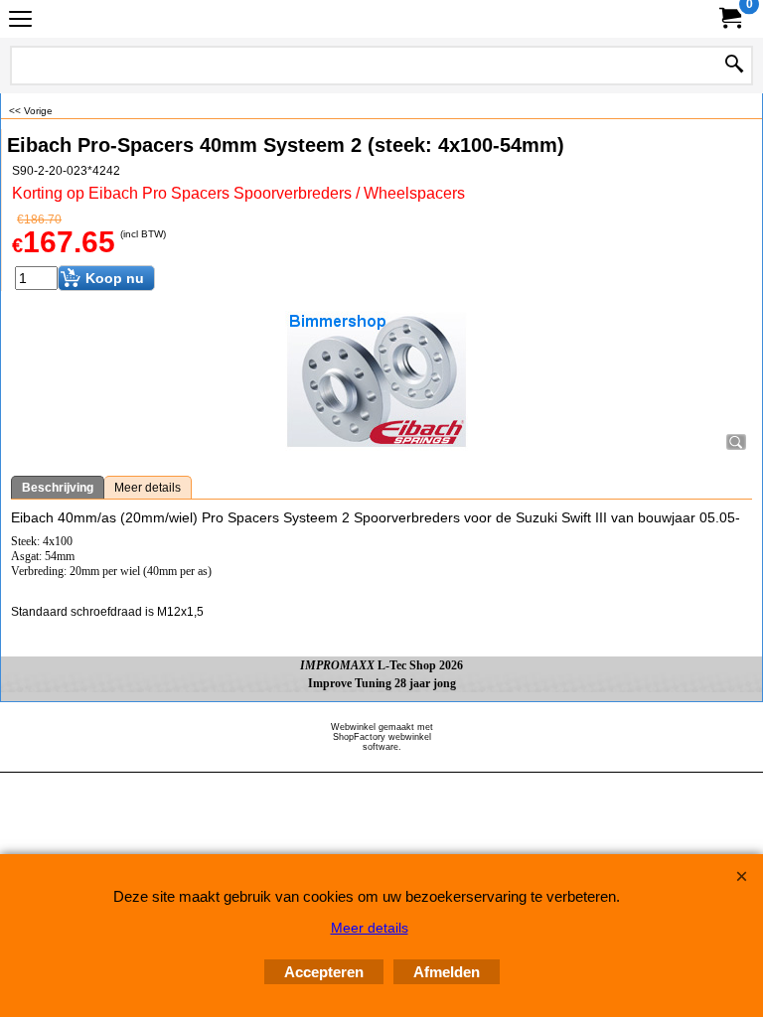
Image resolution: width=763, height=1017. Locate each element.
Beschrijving (57, 488)
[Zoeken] (734, 65)
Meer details (147, 488)
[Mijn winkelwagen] (729, 18)
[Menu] (20, 21)
